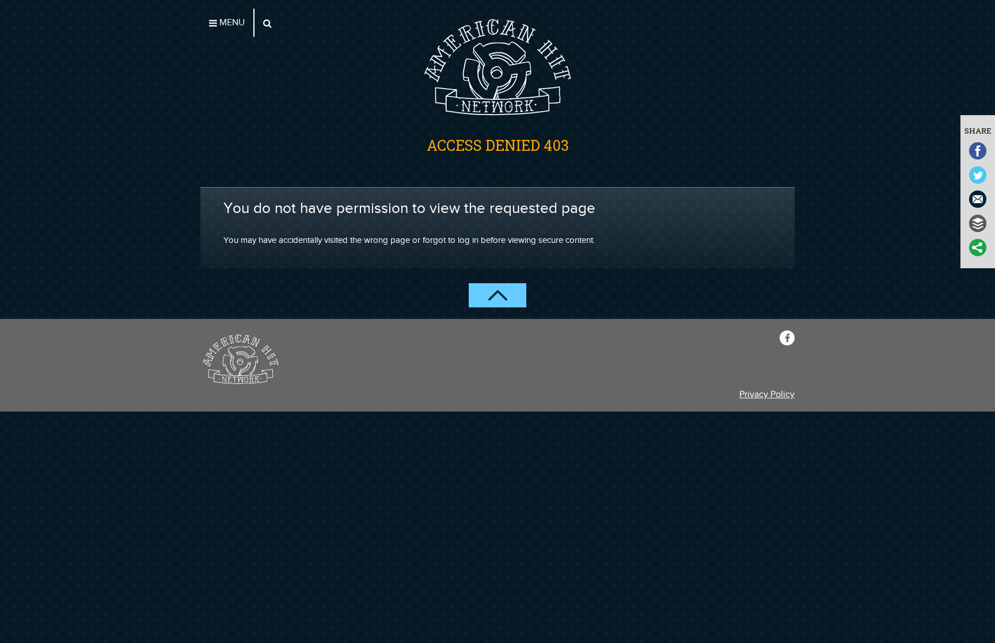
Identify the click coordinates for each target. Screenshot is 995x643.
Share (978, 130)
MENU (231, 22)
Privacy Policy (767, 394)
